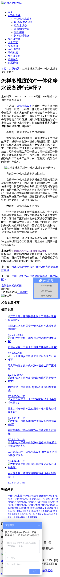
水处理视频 (14, 49)
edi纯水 (19, 511)
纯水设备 (26, 511)
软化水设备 (20, 25)
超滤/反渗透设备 (23, 22)
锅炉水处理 (50, 511)
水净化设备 (14, 15)
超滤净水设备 (21, 505)
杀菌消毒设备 (21, 29)
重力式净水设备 (50, 514)
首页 (10, 12)
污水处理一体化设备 (41, 499)
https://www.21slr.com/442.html (30, 250)
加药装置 (19, 32)
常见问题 (13, 45)
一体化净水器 (15, 495)
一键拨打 (22, 292)
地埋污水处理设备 (38, 508)
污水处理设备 (21, 35)
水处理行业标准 (48, 505)
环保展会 (13, 59)
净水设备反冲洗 (37, 511)
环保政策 (13, 52)
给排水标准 (24, 508)
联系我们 (13, 62)
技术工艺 (13, 42)
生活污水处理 (25, 514)
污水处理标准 (34, 505)
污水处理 (32, 502)
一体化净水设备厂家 (22, 499)
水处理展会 (42, 502)
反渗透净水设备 (47, 496)
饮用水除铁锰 (31, 517)
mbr (33, 514)
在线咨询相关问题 (11, 285)
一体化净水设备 (23, 18)
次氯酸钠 (39, 514)
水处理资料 (14, 56)
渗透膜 (50, 508)
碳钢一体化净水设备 (16, 517)
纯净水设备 (22, 502)
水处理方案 (14, 39)
